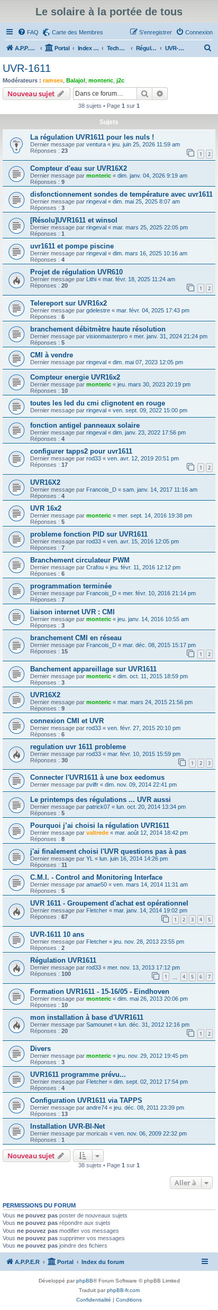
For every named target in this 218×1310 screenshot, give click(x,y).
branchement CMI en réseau (76, 638)
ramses (53, 80)
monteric (100, 80)
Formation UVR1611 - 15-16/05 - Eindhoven (99, 991)
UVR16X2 (45, 482)
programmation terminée (71, 586)
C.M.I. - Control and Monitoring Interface (96, 877)
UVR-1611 (27, 68)
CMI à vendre (51, 355)
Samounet (99, 1024)
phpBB (84, 1281)
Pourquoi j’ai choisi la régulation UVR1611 (99, 825)
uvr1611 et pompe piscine (72, 246)
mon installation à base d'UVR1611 (86, 1017)
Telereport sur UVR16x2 (68, 303)
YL (89, 858)
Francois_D (101, 489)
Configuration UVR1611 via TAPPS (86, 1100)
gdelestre (98, 310)
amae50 (96, 884)
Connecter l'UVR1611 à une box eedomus (97, 777)
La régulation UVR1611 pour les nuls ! (92, 137)
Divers (40, 1049)
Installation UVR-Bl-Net (67, 1126)
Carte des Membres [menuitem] (77, 32)
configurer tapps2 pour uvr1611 (81, 451)
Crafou (95, 567)
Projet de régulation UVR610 (76, 272)
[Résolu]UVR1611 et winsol (73, 220)
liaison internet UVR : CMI (72, 612)
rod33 (93, 458)
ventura (96, 144)
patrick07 (98, 807)
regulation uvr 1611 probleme (78, 747)
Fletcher (96, 910)
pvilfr (92, 784)
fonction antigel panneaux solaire (85, 425)
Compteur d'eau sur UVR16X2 (78, 168)
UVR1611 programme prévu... (78, 1074)
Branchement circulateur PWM (80, 560)
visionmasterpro (107, 336)
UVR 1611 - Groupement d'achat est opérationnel (109, 903)
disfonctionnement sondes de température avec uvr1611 (121, 194)
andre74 (96, 1107)
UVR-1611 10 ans (57, 934)
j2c (120, 80)
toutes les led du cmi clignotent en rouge (97, 403)
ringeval (96, 201)
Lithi (91, 279)
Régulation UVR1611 (63, 960)
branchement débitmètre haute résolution (98, 329)
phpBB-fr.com (123, 1290)
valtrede (97, 832)
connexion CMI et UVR (67, 721)
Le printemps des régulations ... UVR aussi (100, 800)
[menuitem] (28, 32)
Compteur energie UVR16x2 (75, 377)
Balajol (75, 80)
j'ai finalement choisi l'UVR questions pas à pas (108, 851)
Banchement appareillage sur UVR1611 (93, 669)
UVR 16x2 (45, 508)
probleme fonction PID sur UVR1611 (89, 534)
